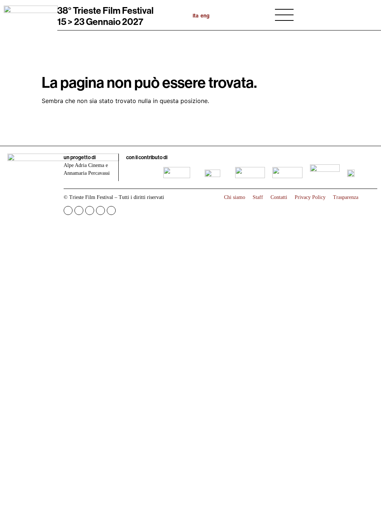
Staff (258, 197)
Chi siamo (234, 197)
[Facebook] (68, 210)
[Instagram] (78, 210)
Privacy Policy (310, 197)
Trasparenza (345, 197)
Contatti (278, 197)
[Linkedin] (100, 210)
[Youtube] (89, 210)
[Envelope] (111, 210)
